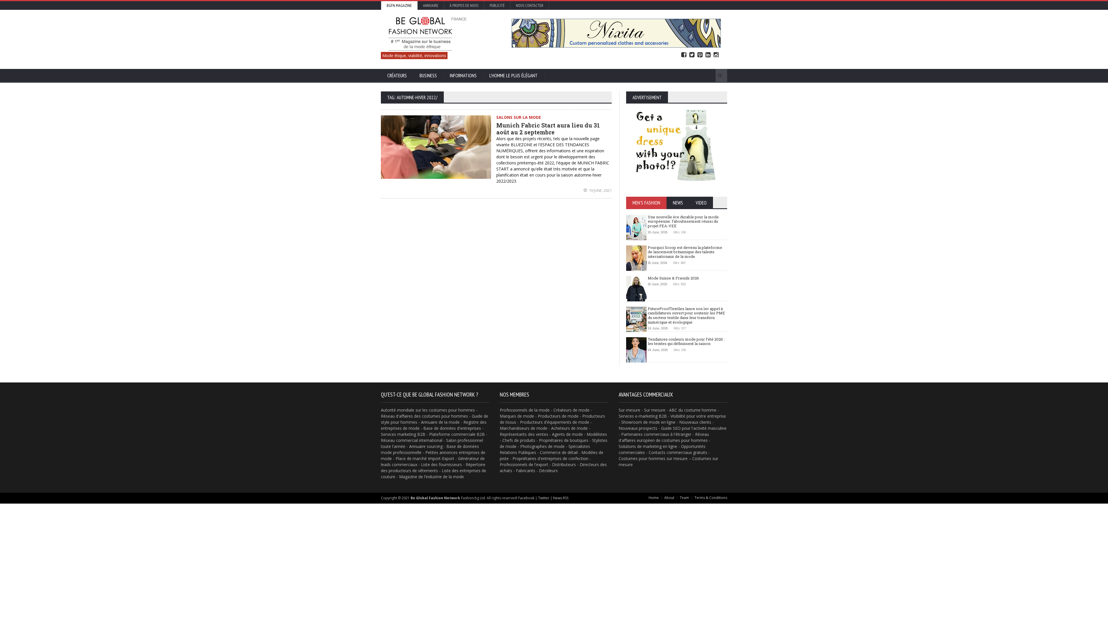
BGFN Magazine (399, 5)
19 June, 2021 (600, 190)
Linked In (708, 55)
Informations (463, 75)
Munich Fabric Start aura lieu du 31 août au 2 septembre (548, 128)
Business (428, 75)
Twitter (692, 55)
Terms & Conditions (711, 497)
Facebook (683, 55)
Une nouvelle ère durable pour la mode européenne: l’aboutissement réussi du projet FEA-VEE (683, 221)
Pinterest (700, 55)
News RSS (560, 498)
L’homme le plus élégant (513, 75)
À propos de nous (464, 5)
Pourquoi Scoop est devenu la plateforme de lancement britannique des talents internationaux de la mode (685, 252)
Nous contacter (529, 5)
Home (654, 497)
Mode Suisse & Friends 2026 (673, 278)
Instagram (716, 55)
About (669, 497)
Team (684, 497)
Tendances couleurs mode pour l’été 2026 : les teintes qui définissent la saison (686, 341)
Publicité (497, 5)
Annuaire (430, 5)
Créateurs (397, 75)
